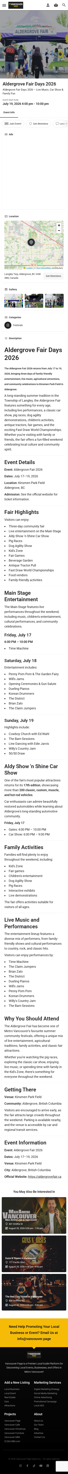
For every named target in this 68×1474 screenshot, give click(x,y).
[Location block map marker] (31, 242)
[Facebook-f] (27, 1465)
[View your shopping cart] (56, 5)
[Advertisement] (34, 173)
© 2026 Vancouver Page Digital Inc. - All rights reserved (34, 1459)
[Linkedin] (47, 1465)
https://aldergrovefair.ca (44, 1176)
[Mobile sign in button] (48, 5)
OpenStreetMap (43, 267)
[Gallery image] (13, 301)
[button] (34, 245)
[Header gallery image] (34, 39)
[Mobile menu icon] (4, 5)
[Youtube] (41, 1465)
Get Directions (53, 276)
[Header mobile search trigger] (64, 5)
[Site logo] (16, 5)
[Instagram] (20, 1465)
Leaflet (28, 267)
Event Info (9, 112)
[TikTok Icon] (34, 1465)
